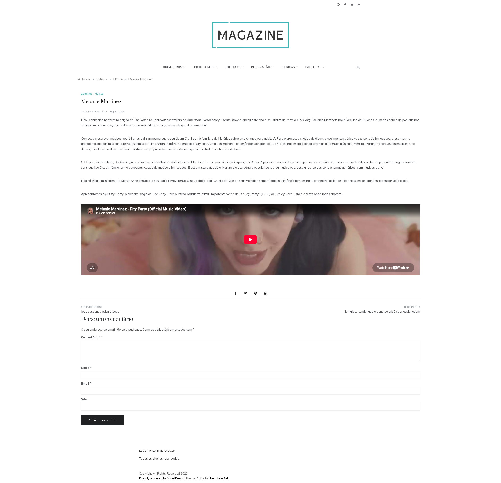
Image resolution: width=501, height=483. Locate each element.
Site (84, 399)
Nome (86, 367)
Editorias (233, 66)
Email (86, 383)
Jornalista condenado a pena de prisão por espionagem (382, 311)
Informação (260, 66)
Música (99, 93)
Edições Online (204, 66)
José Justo (119, 111)
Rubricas (288, 66)
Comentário (90, 337)
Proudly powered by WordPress (161, 478)
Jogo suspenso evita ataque (100, 311)
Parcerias (313, 66)
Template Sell (218, 478)
